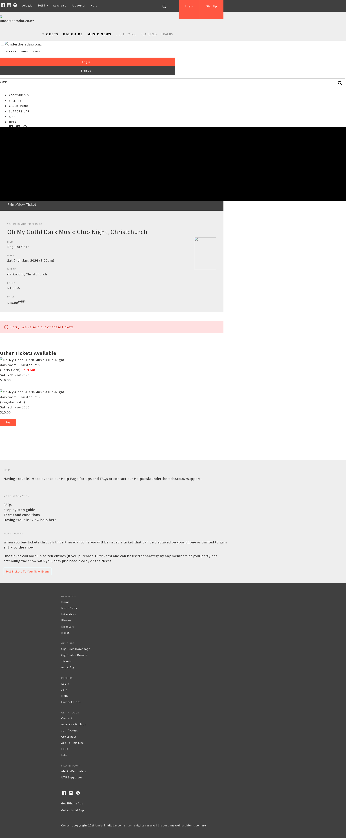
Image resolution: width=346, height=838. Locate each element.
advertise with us (73, 724)
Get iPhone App (72, 803)
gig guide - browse (74, 655)
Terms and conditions (22, 514)
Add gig (27, 5)
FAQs (8, 504)
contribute (69, 736)
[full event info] (32, 392)
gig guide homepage (75, 649)
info (64, 755)
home (65, 602)
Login (189, 6)
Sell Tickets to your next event (27, 571)
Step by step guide (19, 509)
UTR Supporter (71, 777)
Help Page (69, 478)
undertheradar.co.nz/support (176, 478)
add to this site (72, 743)
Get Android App (72, 810)
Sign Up (211, 6)
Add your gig (19, 95)
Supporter (78, 5)
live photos (126, 34)
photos (66, 620)
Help (94, 5)
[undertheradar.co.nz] (18, 20)
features (149, 34)
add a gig (67, 667)
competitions (71, 702)
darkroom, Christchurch (20, 397)
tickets (66, 661)
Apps (12, 117)
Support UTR (19, 111)
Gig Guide (73, 34)
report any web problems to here (183, 825)
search (167, 9)
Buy (7, 422)
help (64, 696)
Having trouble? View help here (30, 519)
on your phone (184, 542)
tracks (167, 34)
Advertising (18, 106)
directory (67, 626)
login (65, 683)
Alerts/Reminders (73, 771)
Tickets (50, 34)
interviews (68, 614)
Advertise (59, 5)
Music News (99, 34)
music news (69, 608)
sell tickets (69, 730)
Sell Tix (43, 5)
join (64, 689)
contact (67, 718)
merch (65, 632)
